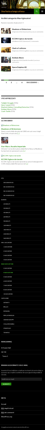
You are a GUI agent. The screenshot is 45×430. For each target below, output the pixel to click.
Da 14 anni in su (8, 195)
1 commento (35, 41)
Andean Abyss (18, 58)
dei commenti (7, 412)
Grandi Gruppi (8, 320)
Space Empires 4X (19, 67)
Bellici (5, 307)
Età (2, 178)
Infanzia (6, 311)
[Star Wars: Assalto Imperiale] (22, 140)
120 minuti (7, 225)
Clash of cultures (19, 48)
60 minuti (6, 217)
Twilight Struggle (7, 103)
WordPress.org (6, 417)
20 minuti (6, 204)
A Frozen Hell (6, 348)
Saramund (26, 32)
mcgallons (26, 51)
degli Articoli (7, 408)
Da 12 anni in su (8, 191)
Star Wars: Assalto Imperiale (13, 146)
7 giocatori (7, 285)
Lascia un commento (36, 32)
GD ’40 (3, 352)
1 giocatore (7, 247)
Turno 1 (5, 356)
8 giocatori (7, 290)
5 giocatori (7, 277)
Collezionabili (8, 324)
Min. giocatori (6, 242)
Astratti (6, 302)
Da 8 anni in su (8, 182)
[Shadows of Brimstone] (22, 125)
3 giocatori (7, 255)
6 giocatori (7, 281)
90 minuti (6, 221)
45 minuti (6, 212)
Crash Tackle (5, 111)
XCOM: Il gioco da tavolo (22, 39)
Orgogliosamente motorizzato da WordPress (15, 427)
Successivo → (33, 82)
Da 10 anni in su (8, 187)
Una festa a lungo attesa (12, 11)
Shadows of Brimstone (21, 29)
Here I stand (5, 105)
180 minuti (7, 230)
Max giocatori (7, 264)
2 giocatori (7, 251)
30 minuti (6, 208)
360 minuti (7, 238)
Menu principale (42, 11)
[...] (18, 133)
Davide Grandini (28, 60)
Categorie (5, 298)
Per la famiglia (8, 315)
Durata (3, 200)
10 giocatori (8, 294)
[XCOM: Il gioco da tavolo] (22, 155)
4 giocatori (7, 260)
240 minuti (7, 234)
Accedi (3, 404)
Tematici (6, 332)
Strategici (7, 328)
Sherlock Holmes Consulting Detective (15, 107)
